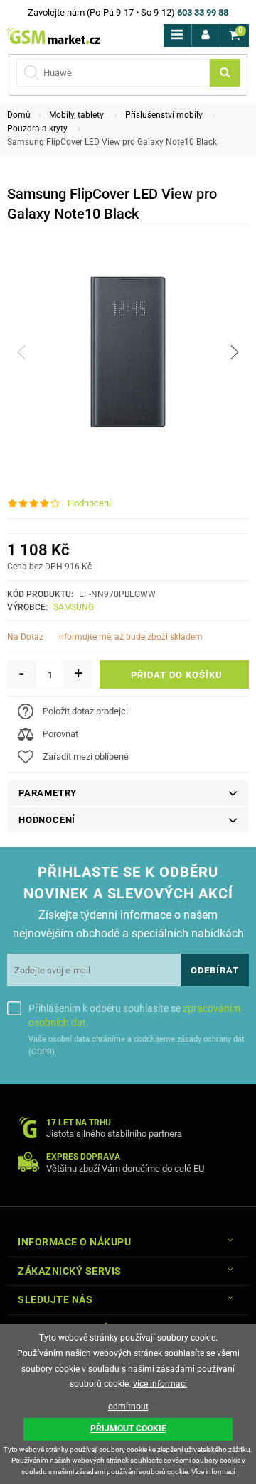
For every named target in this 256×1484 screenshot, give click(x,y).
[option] (128, 352)
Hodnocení (89, 503)
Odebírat (215, 970)
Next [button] (234, 352)
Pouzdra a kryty (37, 128)
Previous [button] (21, 352)
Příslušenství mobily (164, 115)
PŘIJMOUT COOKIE (128, 1429)
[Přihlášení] (206, 35)
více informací (160, 1384)
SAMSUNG (73, 607)
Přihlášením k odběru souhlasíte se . (134, 1015)
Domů (19, 115)
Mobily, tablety (76, 115)
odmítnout (128, 1407)
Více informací (213, 1471)
